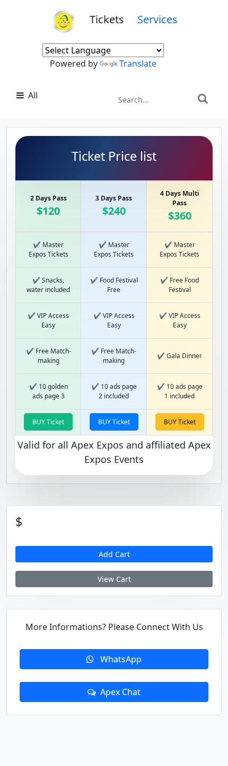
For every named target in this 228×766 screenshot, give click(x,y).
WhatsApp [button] (120, 659)
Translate (137, 63)
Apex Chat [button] (120, 692)
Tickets (113, 19)
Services (157, 19)
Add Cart (114, 554)
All (32, 95)
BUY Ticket (48, 421)
